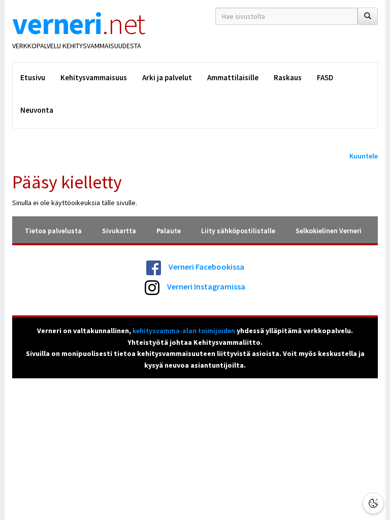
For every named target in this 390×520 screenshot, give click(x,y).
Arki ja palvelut (167, 77)
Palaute (168, 230)
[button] (373, 503)
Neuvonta (36, 110)
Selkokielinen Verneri (329, 230)
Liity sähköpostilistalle (238, 230)
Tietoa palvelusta (53, 230)
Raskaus (288, 77)
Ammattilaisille (232, 77)
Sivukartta (119, 230)
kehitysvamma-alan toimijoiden (184, 330)
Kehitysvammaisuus (93, 77)
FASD (325, 77)
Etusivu (32, 77)
